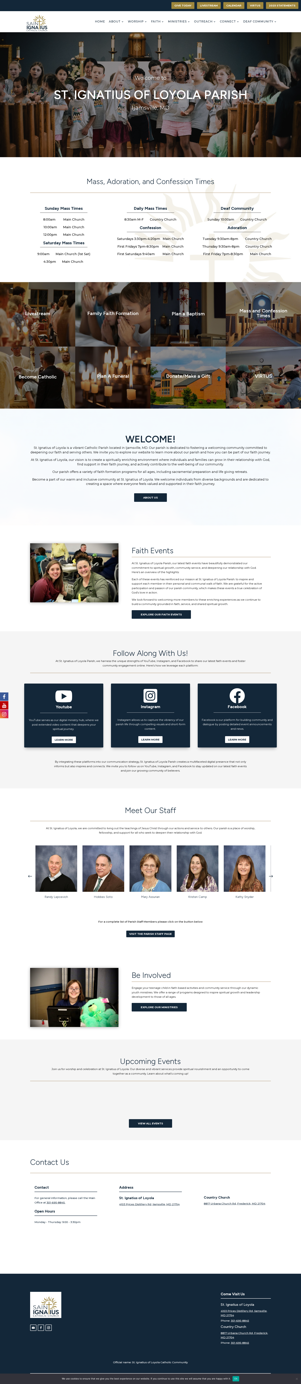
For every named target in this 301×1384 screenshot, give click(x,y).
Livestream (209, 5)
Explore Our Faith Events (161, 614)
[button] (271, 876)
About (115, 21)
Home (100, 21)
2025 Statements (282, 5)
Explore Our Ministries (159, 1007)
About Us (150, 497)
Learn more (64, 739)
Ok (235, 1378)
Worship (136, 21)
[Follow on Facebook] (41, 1328)
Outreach (203, 21)
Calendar (233, 5)
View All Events (150, 1123)
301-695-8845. (56, 1202)
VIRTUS (255, 5)
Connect (228, 21)
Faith (156, 21)
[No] (296, 1379)
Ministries (177, 21)
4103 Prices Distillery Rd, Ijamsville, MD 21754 (149, 1204)
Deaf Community (258, 21)
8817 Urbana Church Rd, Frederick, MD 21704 (234, 1203)
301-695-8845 (240, 1320)
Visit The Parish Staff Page (150, 934)
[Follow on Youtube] (33, 1328)
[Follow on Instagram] (48, 1328)
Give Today (182, 5)
